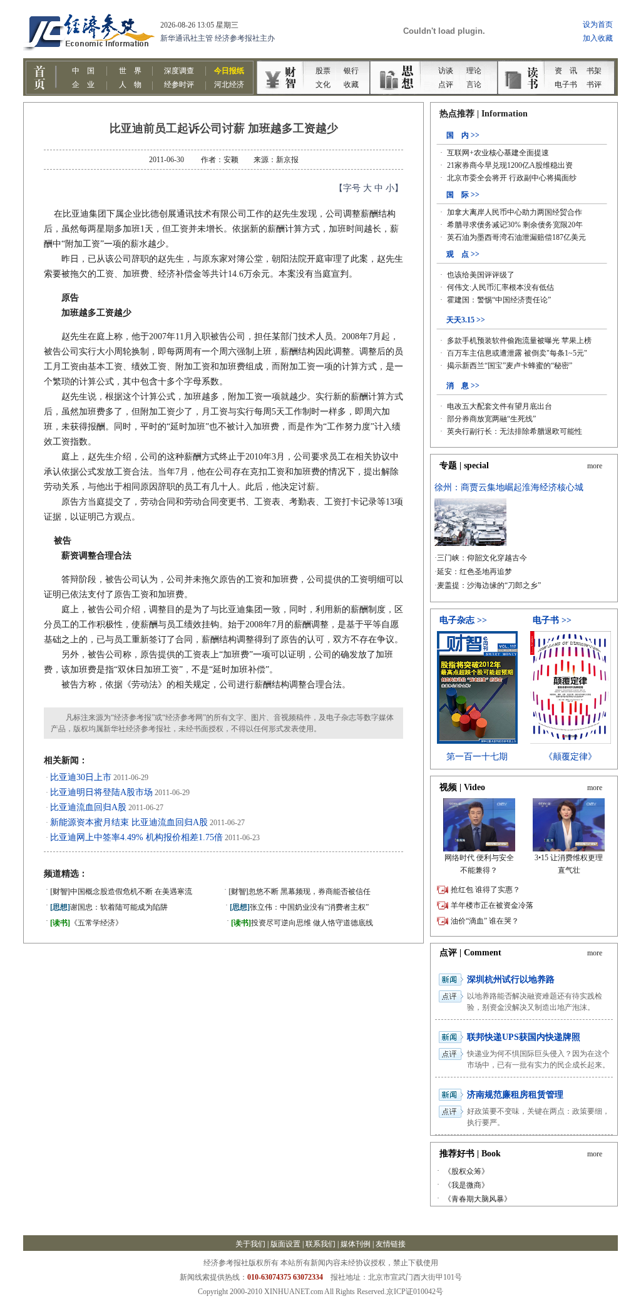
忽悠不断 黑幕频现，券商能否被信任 (299, 891)
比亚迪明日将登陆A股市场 (101, 792)
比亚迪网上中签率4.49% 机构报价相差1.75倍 (136, 837)
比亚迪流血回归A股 (88, 807)
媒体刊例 (356, 1244)
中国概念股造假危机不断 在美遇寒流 (121, 891)
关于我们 (250, 1244)
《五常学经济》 (86, 922)
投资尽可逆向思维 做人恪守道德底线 (302, 922)
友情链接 (391, 1244)
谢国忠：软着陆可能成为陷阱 (109, 907)
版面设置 (285, 1244)
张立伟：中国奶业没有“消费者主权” (299, 907)
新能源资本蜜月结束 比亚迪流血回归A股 (129, 822)
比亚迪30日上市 (80, 777)
